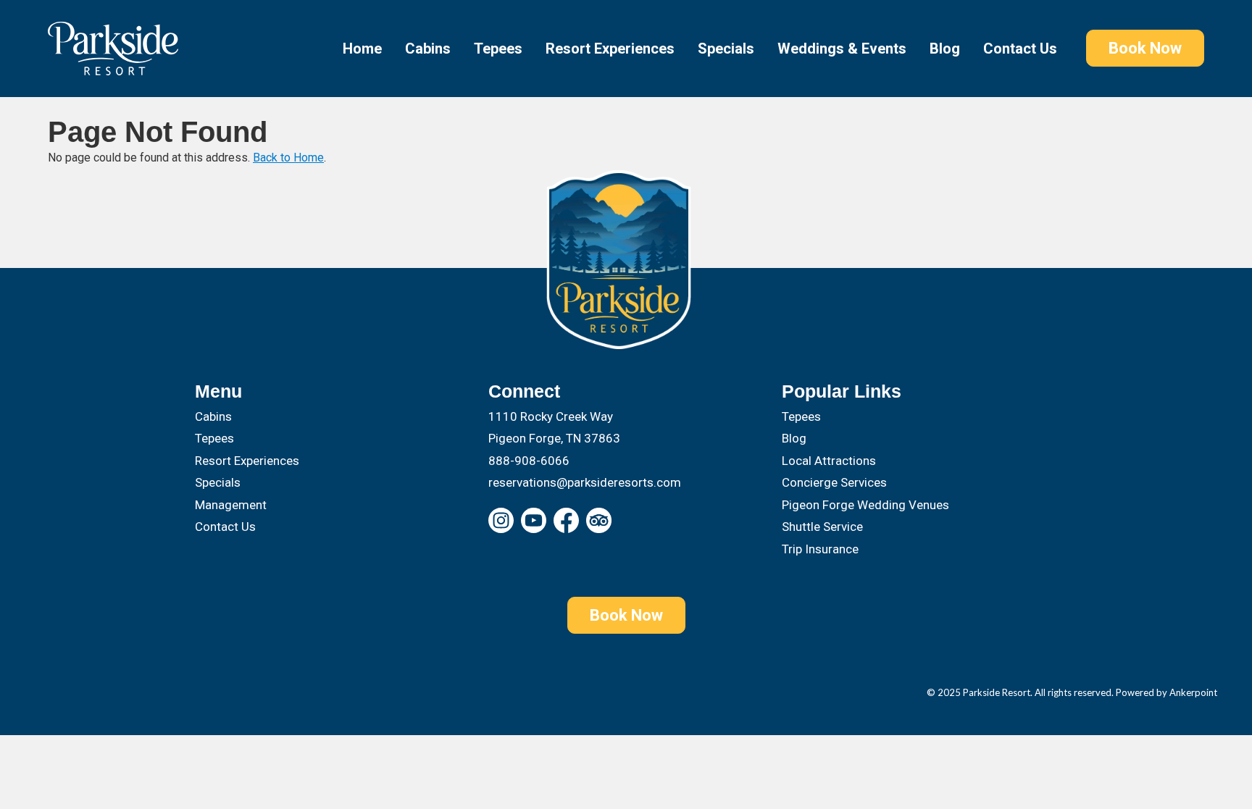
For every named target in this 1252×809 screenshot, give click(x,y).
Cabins (428, 48)
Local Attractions (829, 460)
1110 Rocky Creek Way (550, 416)
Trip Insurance (820, 549)
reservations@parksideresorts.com (584, 482)
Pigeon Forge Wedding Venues (865, 505)
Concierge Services (834, 482)
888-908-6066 (528, 460)
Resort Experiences (610, 48)
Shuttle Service (822, 526)
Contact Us (1020, 48)
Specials (726, 48)
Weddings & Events (841, 48)
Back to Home (288, 157)
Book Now (1145, 48)
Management (231, 505)
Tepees (498, 48)
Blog (945, 48)
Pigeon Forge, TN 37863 (554, 438)
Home (362, 48)
